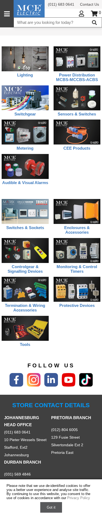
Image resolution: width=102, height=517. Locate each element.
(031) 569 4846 (17, 474)
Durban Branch (22, 462)
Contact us (89, 4)
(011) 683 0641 (61, 4)
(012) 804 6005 (64, 430)
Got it (51, 507)
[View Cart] (94, 13)
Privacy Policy (78, 498)
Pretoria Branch (71, 417)
